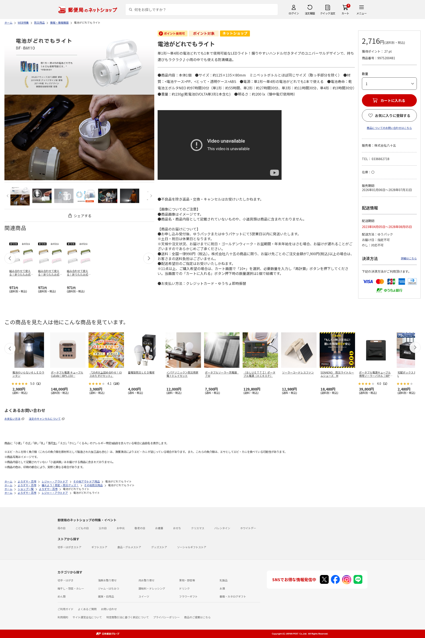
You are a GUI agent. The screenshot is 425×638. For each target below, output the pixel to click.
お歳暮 (159, 528)
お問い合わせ (109, 609)
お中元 (121, 528)
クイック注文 (327, 13)
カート (345, 13)
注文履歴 (310, 13)
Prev (8, 195)
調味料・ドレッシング (152, 588)
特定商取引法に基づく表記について (127, 617)
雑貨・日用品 (106, 596)
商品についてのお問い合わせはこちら (389, 128)
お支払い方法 (12, 418)
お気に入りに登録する (392, 115)
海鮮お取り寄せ (107, 580)
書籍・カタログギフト (233, 596)
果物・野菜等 (187, 580)
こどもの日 (82, 528)
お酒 (222, 588)
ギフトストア (99, 547)
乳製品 (224, 580)
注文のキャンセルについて (45, 418)
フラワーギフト (188, 596)
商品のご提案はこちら (197, 617)
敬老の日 (140, 528)
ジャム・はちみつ (108, 588)
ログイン (294, 13)
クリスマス (197, 528)
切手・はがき (65, 580)
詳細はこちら (409, 258)
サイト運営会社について (87, 617)
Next (150, 195)
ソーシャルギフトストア (191, 547)
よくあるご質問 (87, 609)
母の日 (62, 528)
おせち (177, 528)
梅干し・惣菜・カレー (71, 588)
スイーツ (144, 596)
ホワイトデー (248, 528)
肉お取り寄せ (147, 580)
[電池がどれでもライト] (20, 195)
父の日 (103, 528)
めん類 (62, 596)
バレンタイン (222, 528)
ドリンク (184, 588)
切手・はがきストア (69, 547)
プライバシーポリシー (166, 617)
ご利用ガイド (65, 609)
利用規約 (63, 617)
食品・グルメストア (129, 547)
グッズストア (159, 547)
